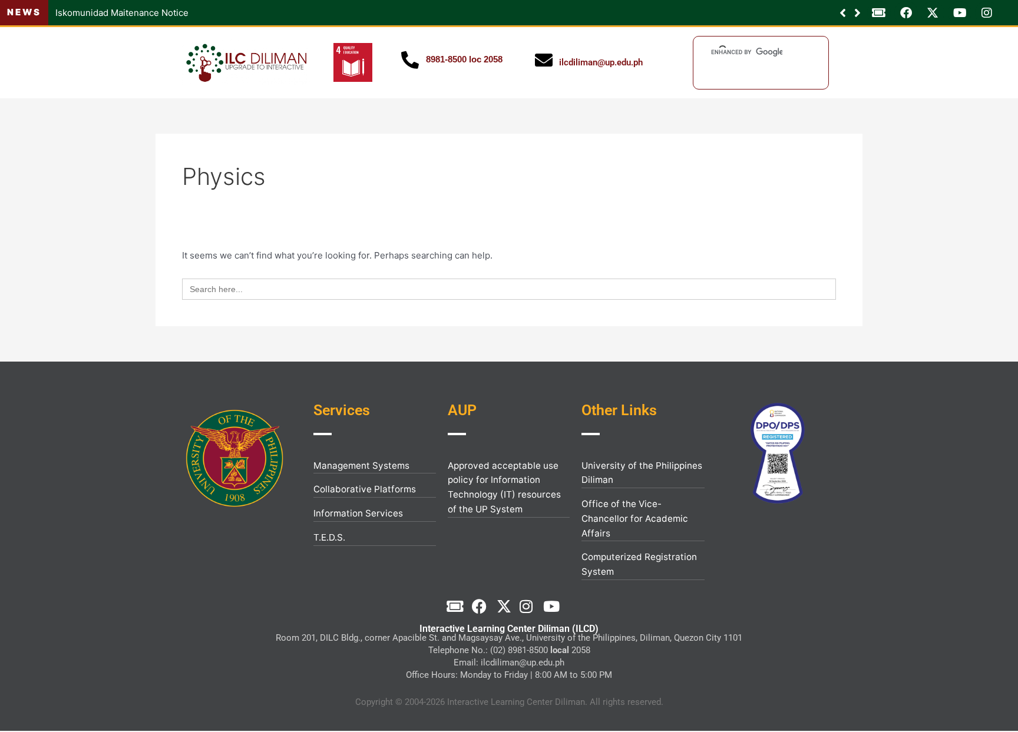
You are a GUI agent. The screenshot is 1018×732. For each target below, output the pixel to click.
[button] (857, 13)
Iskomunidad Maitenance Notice (122, 12)
